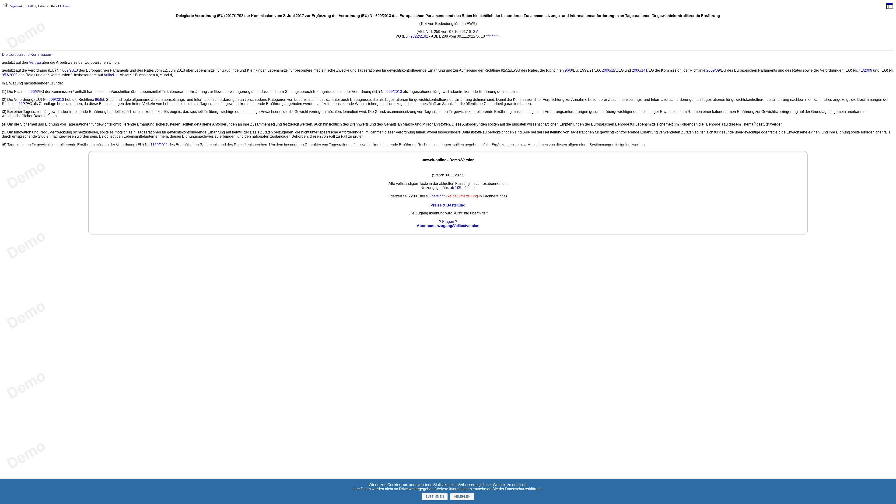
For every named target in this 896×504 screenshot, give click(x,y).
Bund (66, 6)
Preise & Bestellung (448, 205)
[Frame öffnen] (889, 8)
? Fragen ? (448, 222)
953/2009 (10, 75)
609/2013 (70, 70)
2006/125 (609, 70)
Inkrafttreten (492, 35)
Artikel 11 (111, 75)
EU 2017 (30, 6)
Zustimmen (435, 496)
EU (60, 6)
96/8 (568, 70)
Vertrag (35, 62)
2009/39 (713, 70)
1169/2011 (159, 145)
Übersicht (436, 196)
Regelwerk (16, 6)
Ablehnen (462, 496)
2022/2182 (419, 36)
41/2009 (865, 70)
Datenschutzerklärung (523, 489)
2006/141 (640, 70)
